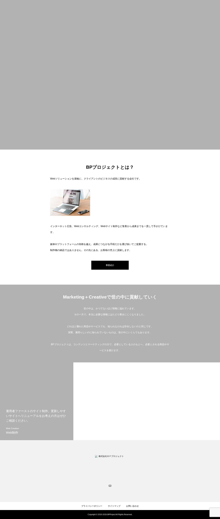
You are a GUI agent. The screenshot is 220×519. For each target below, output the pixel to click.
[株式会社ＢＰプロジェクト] (21, 7)
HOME (156, 7)
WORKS (195, 7)
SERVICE (181, 7)
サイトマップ (114, 506)
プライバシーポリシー (91, 506)
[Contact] (110, 485)
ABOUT (167, 7)
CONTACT (209, 7)
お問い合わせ (132, 506)
